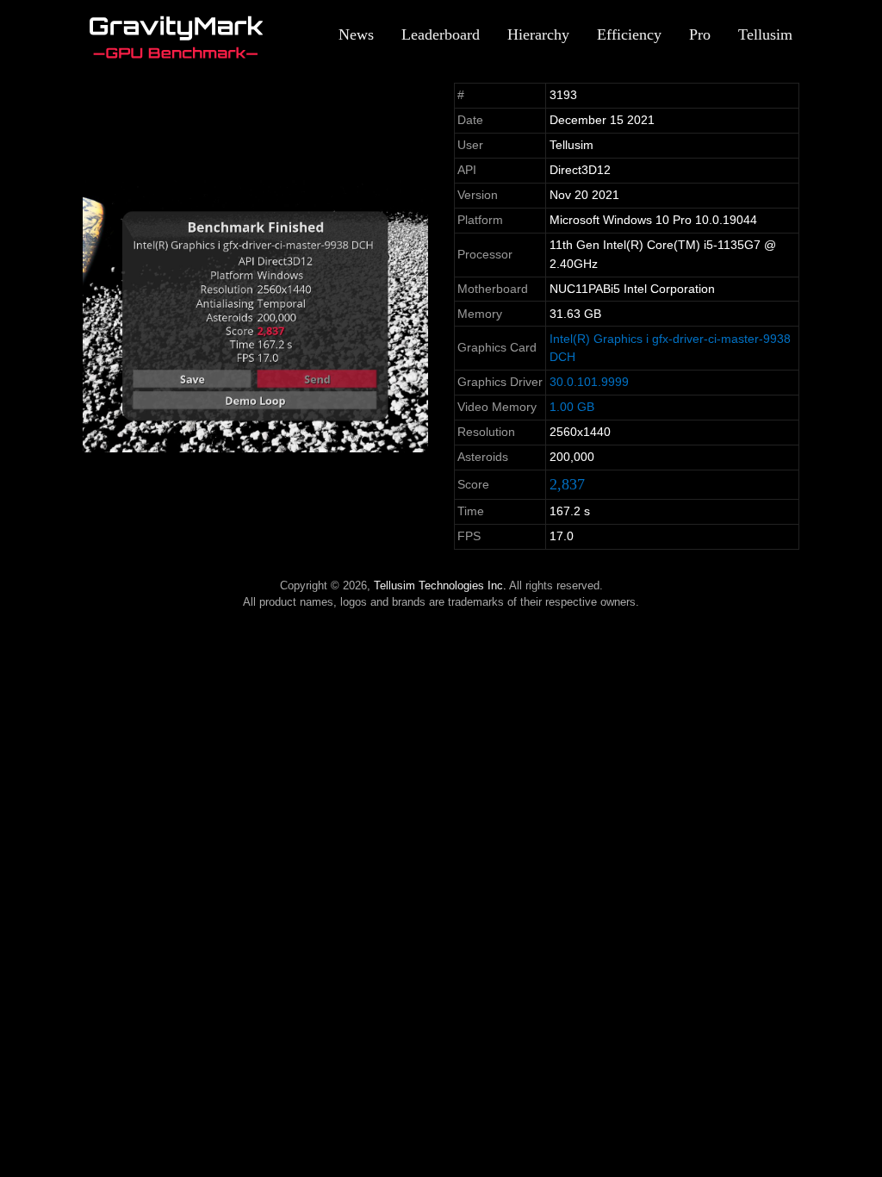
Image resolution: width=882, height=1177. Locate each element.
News (356, 34)
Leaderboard (440, 34)
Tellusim (765, 34)
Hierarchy (538, 34)
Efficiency (629, 34)
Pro (700, 34)
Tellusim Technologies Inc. (440, 585)
